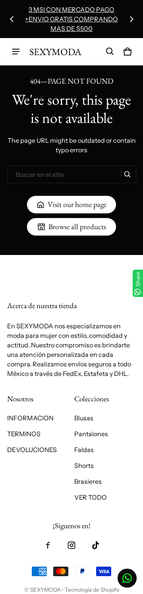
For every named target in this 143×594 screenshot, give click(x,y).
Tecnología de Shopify (92, 589)
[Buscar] (127, 174)
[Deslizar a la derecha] (131, 19)
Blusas (83, 418)
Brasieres (88, 481)
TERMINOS (24, 434)
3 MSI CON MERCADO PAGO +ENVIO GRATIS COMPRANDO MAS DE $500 (71, 19)
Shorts (84, 465)
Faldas (84, 450)
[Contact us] (127, 578)
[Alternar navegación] (16, 51)
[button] (110, 51)
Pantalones (91, 434)
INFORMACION (30, 418)
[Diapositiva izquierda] (12, 19)
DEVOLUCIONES (32, 450)
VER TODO (90, 497)
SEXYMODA (45, 589)
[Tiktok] (95, 545)
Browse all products (77, 227)
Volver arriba (25, 262)
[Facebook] (47, 545)
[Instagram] (71, 545)
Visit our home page (77, 204)
